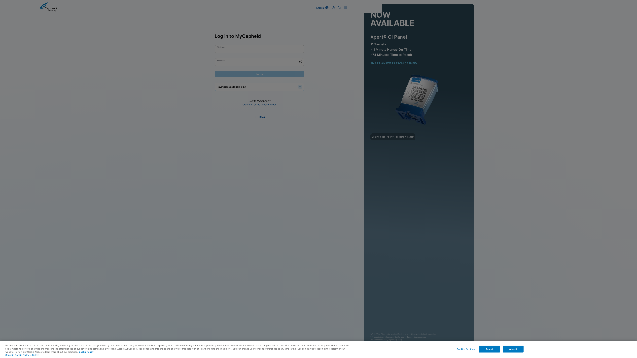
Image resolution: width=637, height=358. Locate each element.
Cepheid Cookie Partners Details (22, 355)
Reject (489, 349)
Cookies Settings (466, 349)
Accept (513, 349)
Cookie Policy (86, 352)
